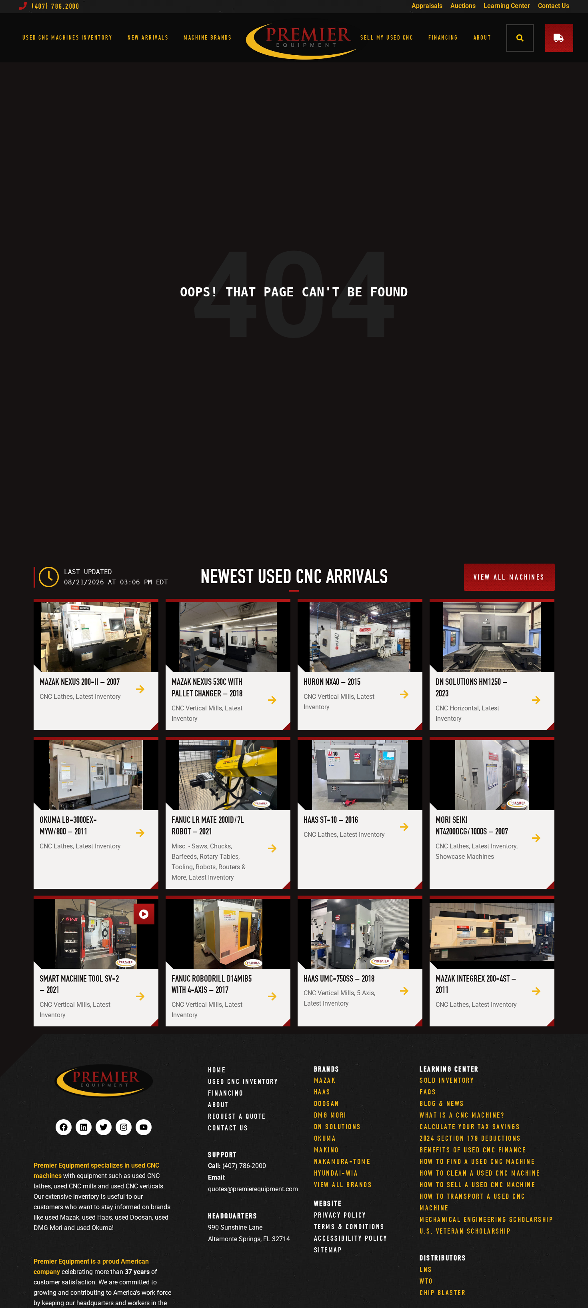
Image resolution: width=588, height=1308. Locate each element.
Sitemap (328, 1249)
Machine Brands (208, 37)
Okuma (325, 1138)
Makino (326, 1149)
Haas (322, 1091)
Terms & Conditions (349, 1226)
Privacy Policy (340, 1215)
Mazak (325, 1080)
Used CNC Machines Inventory (67, 37)
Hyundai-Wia (336, 1173)
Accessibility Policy (351, 1238)
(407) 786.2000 (55, 6)
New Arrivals (148, 37)
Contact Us (553, 6)
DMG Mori (330, 1115)
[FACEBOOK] (64, 1127)
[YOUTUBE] (144, 1127)
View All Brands (343, 1184)
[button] (520, 37)
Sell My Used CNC (386, 37)
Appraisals (427, 6)
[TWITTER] (104, 1127)
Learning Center (507, 6)
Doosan (327, 1103)
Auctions (463, 6)
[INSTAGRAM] (124, 1127)
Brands (327, 1069)
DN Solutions (337, 1126)
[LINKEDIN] (84, 1127)
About (483, 37)
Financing (443, 37)
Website (328, 1203)
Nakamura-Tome (342, 1161)
